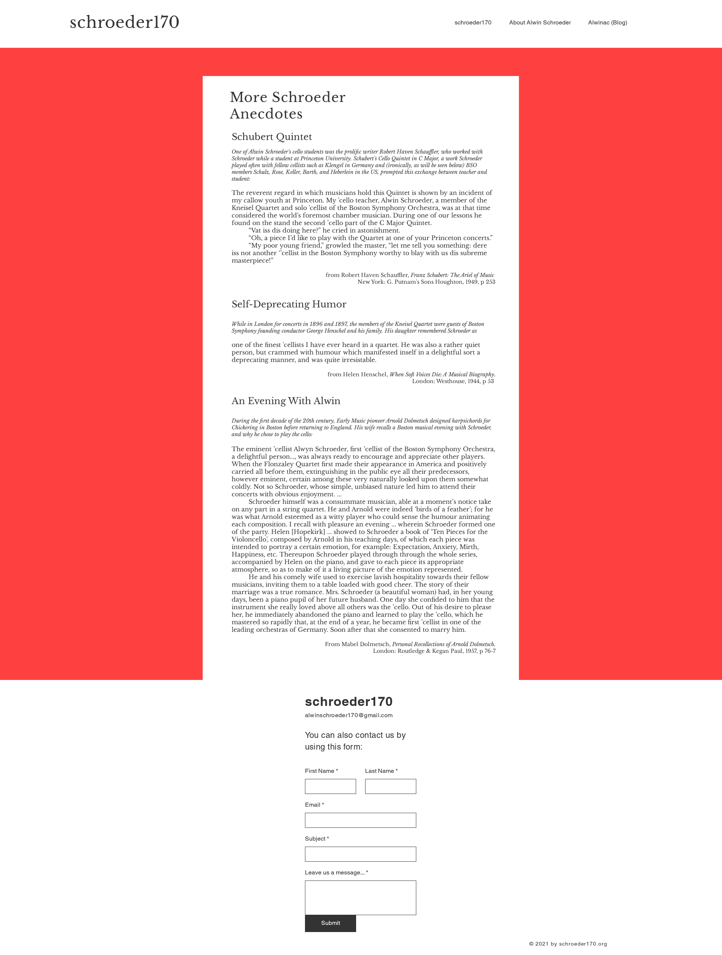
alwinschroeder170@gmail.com (349, 715)
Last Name (379, 771)
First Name (319, 771)
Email (312, 805)
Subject (315, 839)
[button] (543, 22)
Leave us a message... (334, 873)
